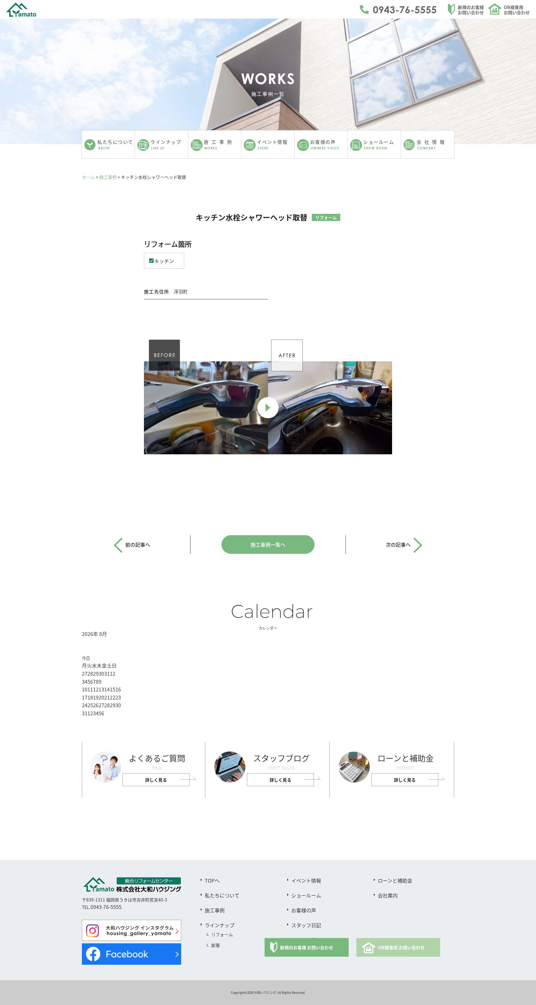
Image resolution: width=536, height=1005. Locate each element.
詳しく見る (156, 780)
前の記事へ (137, 544)
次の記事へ (398, 544)
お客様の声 (303, 910)
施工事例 (108, 177)
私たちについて (222, 895)
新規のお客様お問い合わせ (471, 9)
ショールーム (306, 895)
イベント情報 (306, 880)
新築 (215, 945)
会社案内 (388, 895)
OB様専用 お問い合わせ (401, 947)
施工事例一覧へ (268, 544)
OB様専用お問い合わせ (517, 9)
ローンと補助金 (395, 880)
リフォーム (222, 934)
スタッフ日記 (306, 925)
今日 (86, 658)
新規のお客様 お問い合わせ (306, 947)
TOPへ (212, 880)
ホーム (88, 177)
